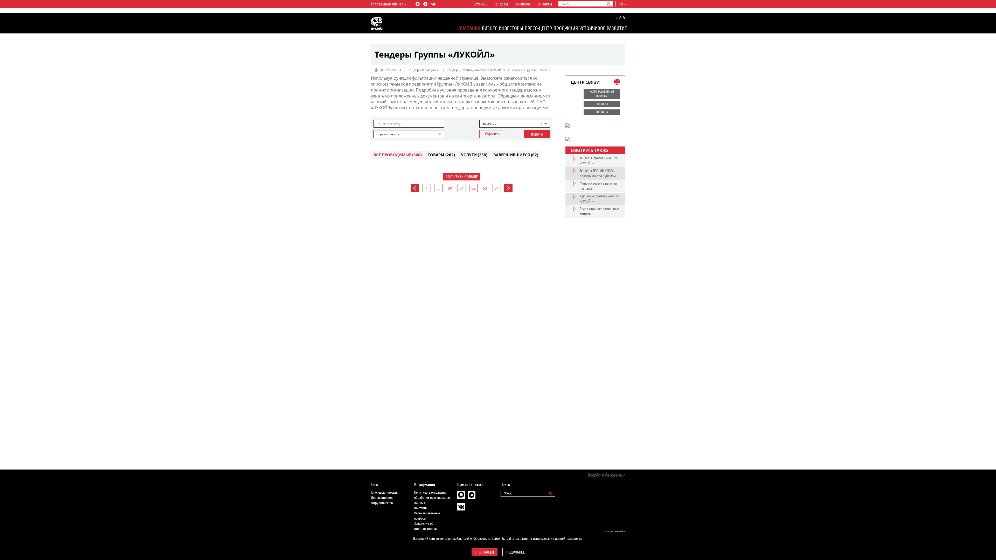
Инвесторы (511, 28)
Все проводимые (398, 154)
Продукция (566, 28)
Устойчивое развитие (603, 28)
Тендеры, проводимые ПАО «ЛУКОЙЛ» (476, 70)
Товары (441, 154)
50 (450, 188)
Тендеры (501, 4)
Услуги (474, 154)
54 (497, 188)
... (438, 188)
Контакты (544, 4)
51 (462, 188)
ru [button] (621, 4)
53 (485, 188)
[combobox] (514, 124)
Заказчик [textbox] (489, 124)
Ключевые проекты (384, 493)
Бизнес (489, 28)
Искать (537, 134)
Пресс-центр (538, 28)
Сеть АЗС (480, 4)
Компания (468, 28)
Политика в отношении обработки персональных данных (432, 498)
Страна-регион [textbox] (387, 134)
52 (473, 188)
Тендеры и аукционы (424, 70)
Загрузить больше (462, 176)
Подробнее (515, 552)
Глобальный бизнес (387, 4)
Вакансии (522, 4)
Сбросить (492, 134)
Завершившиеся (515, 154)
